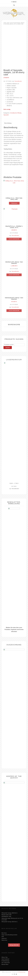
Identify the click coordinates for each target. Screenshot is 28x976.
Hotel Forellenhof (5, 959)
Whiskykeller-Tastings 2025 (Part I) (9, 921)
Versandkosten (18, 81)
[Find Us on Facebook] (14, 974)
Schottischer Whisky (15, 22)
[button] (14, 945)
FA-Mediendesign (5, 960)
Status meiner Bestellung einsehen (9, 934)
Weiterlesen (14, 203)
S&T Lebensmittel (6, 962)
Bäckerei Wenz (5, 964)
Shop (8, 22)
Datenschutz (4, 940)
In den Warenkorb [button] (14, 239)
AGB (3, 936)
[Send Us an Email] (12, 974)
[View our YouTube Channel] (16, 974)
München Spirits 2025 (6, 914)
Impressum (4, 938)
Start (5, 22)
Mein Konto (4, 933)
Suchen (8, 347)
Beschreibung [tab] (7, 123)
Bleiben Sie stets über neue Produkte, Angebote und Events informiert (14, 629)
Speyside (6, 115)
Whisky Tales (5, 957)
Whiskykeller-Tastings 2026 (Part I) (9, 913)
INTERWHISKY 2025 (6, 916)
